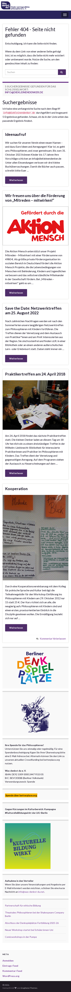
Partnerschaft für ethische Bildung (23, 905)
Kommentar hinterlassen (53, 638)
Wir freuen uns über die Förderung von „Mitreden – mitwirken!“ (35, 198)
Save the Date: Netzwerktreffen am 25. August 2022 (33, 310)
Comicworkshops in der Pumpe (21, 936)
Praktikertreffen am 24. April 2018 (35, 374)
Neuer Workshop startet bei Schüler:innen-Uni (29, 929)
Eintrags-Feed (10, 965)
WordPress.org (10, 976)
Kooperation (16, 488)
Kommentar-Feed (12, 970)
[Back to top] (63, 984)
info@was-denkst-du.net (31, 891)
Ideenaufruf (15, 134)
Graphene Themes (29, 988)
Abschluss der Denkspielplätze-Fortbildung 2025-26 (32, 923)
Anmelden (8, 960)
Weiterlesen (16, 180)
